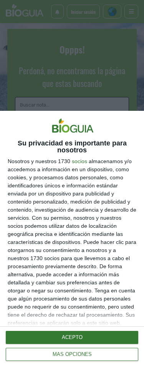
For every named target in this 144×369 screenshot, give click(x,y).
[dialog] (72, 240)
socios (79, 161)
